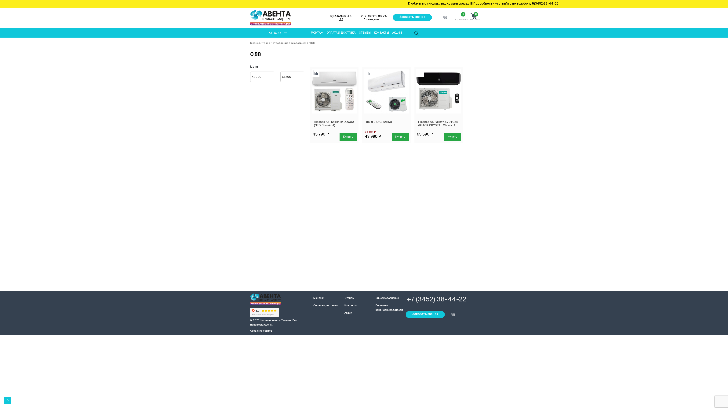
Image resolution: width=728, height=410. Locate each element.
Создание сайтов (261, 331)
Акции (397, 33)
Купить (348, 136)
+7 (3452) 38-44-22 (436, 299)
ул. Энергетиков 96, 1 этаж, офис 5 (374, 18)
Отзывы (365, 33)
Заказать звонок (412, 17)
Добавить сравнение (315, 73)
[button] (278, 33)
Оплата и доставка (341, 33)
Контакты (381, 33)
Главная (255, 43)
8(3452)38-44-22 (341, 17)
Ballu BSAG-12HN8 (379, 122)
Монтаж (317, 33)
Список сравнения (387, 298)
